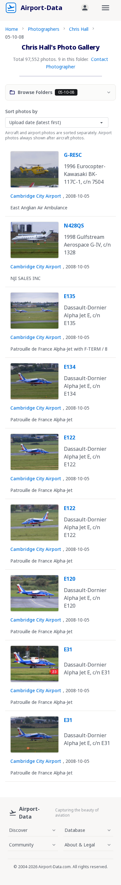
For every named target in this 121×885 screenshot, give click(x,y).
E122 (69, 437)
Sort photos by (21, 111)
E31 (68, 649)
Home (11, 29)
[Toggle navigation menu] (105, 7)
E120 (69, 578)
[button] (85, 7)
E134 (69, 366)
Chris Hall (78, 29)
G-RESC (73, 154)
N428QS (74, 225)
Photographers (43, 29)
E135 (69, 296)
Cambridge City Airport (35, 196)
